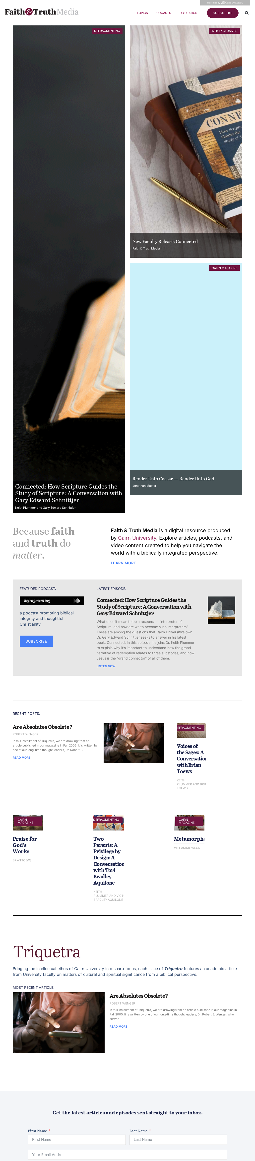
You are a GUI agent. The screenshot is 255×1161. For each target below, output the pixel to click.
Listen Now (106, 666)
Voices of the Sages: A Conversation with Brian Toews (192, 758)
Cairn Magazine (224, 268)
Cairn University (137, 538)
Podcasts (162, 13)
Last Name (138, 1130)
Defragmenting (107, 31)
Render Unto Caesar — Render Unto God (173, 478)
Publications (188, 13)
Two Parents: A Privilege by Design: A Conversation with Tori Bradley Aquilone (109, 860)
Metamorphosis (193, 838)
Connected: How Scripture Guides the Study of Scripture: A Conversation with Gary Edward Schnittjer (68, 493)
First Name (37, 1130)
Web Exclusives (224, 31)
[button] (247, 13)
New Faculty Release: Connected (165, 241)
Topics (142, 13)
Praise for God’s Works (25, 845)
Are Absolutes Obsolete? (42, 727)
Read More (21, 757)
